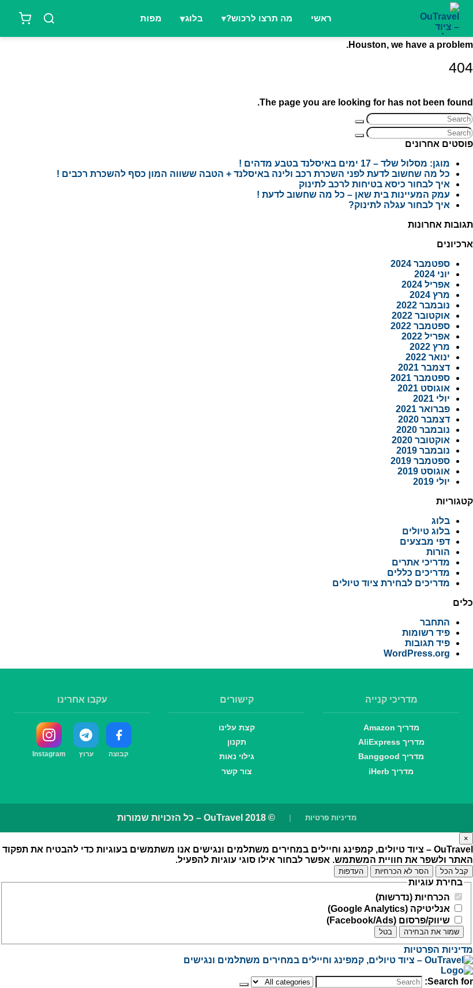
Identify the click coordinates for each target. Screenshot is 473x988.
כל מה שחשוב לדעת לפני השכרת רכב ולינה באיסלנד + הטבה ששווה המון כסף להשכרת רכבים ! (253, 174)
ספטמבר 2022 (420, 326)
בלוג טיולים (426, 531)
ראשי (321, 18)
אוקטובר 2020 (421, 440)
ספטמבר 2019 (420, 461)
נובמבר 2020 (423, 430)
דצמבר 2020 (424, 419)
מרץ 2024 (430, 295)
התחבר (435, 622)
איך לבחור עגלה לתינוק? (399, 205)
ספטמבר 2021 (420, 378)
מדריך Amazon (391, 727)
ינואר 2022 (428, 357)
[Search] (359, 121)
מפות (151, 18)
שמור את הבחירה (431, 931)
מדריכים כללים (418, 573)
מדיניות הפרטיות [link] (438, 950)
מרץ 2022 (430, 347)
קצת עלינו (237, 727)
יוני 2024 (432, 274)
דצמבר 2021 (424, 367)
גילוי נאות (236, 756)
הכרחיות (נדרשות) (414, 897)
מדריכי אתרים (421, 562)
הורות (438, 552)
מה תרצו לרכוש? (259, 18)
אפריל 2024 (425, 284)
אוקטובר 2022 (421, 315)
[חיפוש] (49, 18)
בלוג (194, 18)
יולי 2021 (431, 399)
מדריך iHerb (391, 771)
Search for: (449, 981)
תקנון (236, 741)
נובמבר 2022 (423, 305)
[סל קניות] (25, 18)
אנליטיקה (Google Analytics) (390, 909)
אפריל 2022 (425, 336)
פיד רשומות (426, 633)
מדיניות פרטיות (330, 817)
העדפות (351, 871)
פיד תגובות (427, 643)
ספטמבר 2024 (420, 264)
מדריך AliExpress (391, 741)
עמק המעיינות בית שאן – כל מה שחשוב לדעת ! (353, 194)
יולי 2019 (431, 482)
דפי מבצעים (425, 541)
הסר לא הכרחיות (402, 871)
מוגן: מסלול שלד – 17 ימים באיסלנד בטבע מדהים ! (344, 163)
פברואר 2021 (423, 409)
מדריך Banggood (391, 756)
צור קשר (237, 771)
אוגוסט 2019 (423, 471)
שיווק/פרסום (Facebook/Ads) (389, 920)
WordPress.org (417, 653)
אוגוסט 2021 (423, 388)
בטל (385, 931)
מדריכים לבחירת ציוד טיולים (391, 583)
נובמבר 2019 (423, 450)
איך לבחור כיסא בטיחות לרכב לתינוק (374, 184)
